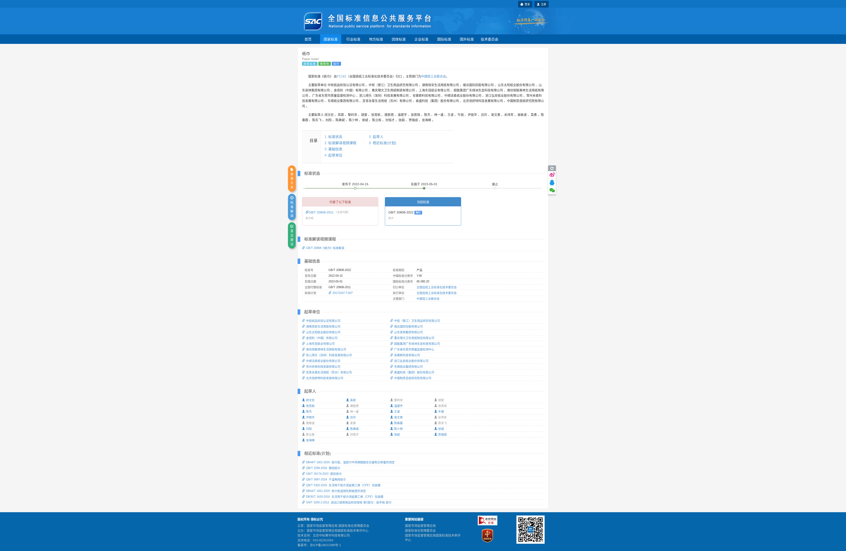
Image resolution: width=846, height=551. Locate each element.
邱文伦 (310, 400)
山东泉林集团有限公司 (408, 332)
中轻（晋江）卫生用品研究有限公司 (417, 320)
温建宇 (398, 405)
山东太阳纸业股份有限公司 (323, 332)
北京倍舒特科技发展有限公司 (324, 378)
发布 (355, 184)
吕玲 (353, 417)
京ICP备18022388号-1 (325, 545)
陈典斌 (354, 428)
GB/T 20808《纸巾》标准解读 (325, 248)
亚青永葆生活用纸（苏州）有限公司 (329, 372)
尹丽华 (310, 417)
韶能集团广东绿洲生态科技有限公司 (417, 343)
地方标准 (376, 39)
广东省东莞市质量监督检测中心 (414, 349)
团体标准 (399, 39)
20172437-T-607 (342, 293)
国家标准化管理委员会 (420, 530)
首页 (308, 39)
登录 (526, 4)
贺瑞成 (442, 434)
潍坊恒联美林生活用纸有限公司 (326, 349)
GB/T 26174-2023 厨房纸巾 (324, 473)
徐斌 (441, 428)
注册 (543, 4)
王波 (397, 411)
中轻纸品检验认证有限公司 (323, 320)
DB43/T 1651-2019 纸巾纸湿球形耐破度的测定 (336, 491)
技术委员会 (489, 39)
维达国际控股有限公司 (408, 326)
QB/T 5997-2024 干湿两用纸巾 (326, 479)
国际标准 (444, 39)
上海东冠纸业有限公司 (320, 343)
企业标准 (421, 39)
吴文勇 (398, 417)
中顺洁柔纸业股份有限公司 (323, 360)
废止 (495, 184)
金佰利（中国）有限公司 (322, 338)
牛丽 (441, 411)
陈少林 (398, 428)
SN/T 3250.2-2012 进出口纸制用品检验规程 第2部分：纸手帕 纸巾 (348, 502)
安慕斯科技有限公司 (407, 355)
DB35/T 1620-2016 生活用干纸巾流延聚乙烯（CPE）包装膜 (344, 496)
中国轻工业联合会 (433, 76)
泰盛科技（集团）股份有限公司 (414, 372)
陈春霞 (398, 423)
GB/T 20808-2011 (321, 212)
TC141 (341, 76)
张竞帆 (310, 405)
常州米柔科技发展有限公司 (323, 366)
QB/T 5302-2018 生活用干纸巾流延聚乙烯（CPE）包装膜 (343, 485)
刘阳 (309, 428)
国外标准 (467, 39)
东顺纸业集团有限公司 (408, 366)
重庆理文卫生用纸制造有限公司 (414, 338)
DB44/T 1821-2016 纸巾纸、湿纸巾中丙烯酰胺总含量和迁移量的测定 (350, 462)
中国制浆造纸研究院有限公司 (412, 378)
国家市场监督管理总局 (420, 525)
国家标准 (331, 39)
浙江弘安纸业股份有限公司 (411, 360)
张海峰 (310, 440)
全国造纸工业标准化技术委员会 (437, 287)
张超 (397, 434)
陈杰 (309, 411)
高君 (353, 400)
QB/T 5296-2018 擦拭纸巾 (323, 468)
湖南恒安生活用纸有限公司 (323, 326)
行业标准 (353, 39)
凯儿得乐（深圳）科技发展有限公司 (329, 355)
